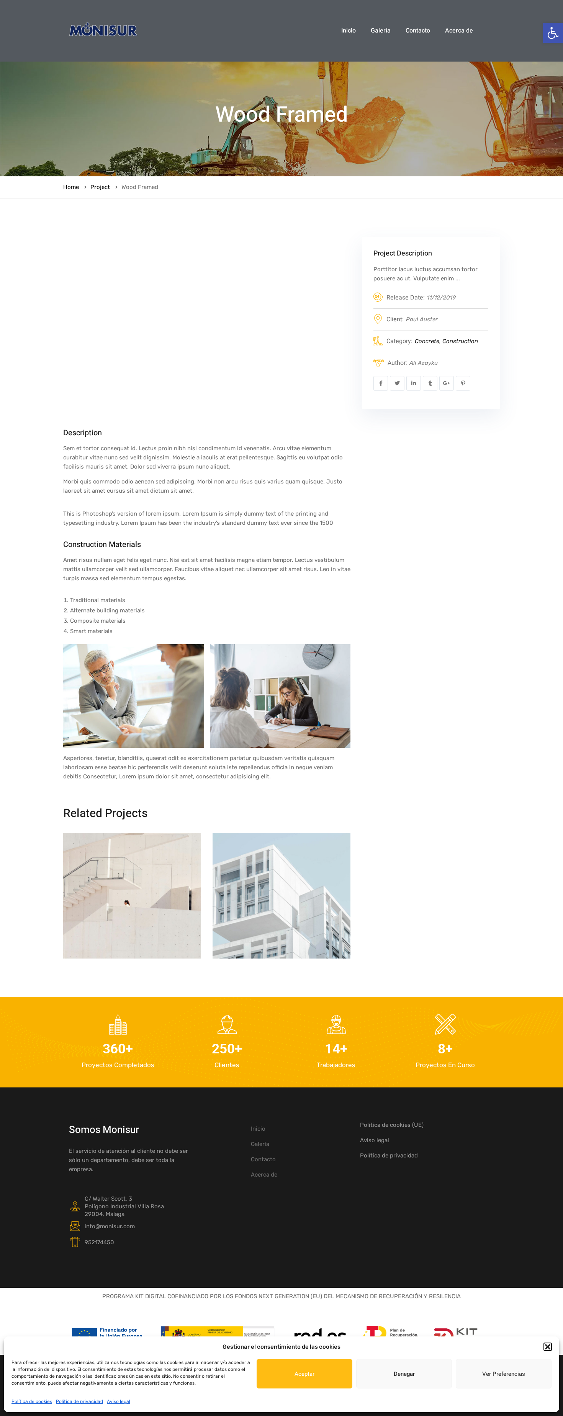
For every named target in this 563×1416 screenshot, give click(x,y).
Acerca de (459, 30)
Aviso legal (118, 1401)
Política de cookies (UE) (392, 1124)
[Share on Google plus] (446, 383)
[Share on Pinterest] (463, 383)
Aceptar (304, 1374)
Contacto (418, 30)
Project (100, 187)
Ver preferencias (503, 1374)
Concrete (427, 341)
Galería (381, 30)
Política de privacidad (79, 1401)
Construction (460, 341)
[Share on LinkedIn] (413, 383)
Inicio (348, 30)
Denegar (404, 1374)
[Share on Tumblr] (430, 383)
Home (71, 187)
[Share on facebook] (380, 383)
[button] (553, 33)
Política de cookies (31, 1401)
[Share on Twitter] (397, 383)
